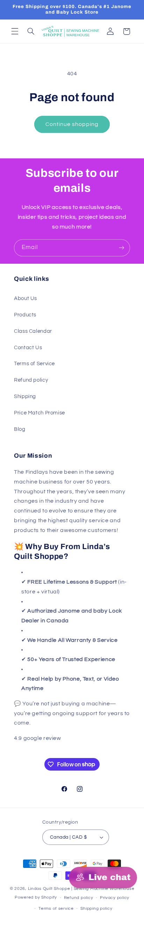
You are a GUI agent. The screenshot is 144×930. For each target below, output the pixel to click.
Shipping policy (96, 908)
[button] (15, 31)
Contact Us (28, 347)
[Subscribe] (122, 247)
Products (25, 314)
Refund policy (31, 380)
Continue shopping (72, 124)
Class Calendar (33, 331)
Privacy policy (114, 898)
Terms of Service (34, 363)
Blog (20, 429)
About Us (25, 298)
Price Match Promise (39, 412)
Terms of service (56, 908)
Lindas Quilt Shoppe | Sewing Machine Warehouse (81, 889)
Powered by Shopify (36, 898)
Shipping (25, 396)
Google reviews (83, 738)
